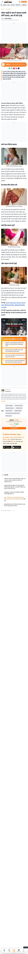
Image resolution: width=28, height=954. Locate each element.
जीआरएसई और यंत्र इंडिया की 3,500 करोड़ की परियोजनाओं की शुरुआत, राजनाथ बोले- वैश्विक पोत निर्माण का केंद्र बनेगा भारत (14, 487)
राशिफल (9, 439)
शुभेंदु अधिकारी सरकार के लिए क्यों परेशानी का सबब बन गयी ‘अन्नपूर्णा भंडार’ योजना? (14, 505)
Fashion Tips (19, 408)
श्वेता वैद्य (9, 391)
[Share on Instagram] (16, 68)
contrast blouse (18, 405)
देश (3, 437)
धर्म (23, 437)
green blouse (9, 410)
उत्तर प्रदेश (13, 5)
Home (2, 9)
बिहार (8, 5)
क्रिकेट (4, 439)
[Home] (8, 2)
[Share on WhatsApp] (9, 68)
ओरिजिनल (24, 5)
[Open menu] (2, 2)
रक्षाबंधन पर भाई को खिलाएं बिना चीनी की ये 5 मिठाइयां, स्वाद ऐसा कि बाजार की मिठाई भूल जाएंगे (14, 344)
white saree (8, 415)
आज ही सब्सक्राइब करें (14, 428)
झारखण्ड (4, 5)
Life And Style (8, 9)
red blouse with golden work (13, 413)
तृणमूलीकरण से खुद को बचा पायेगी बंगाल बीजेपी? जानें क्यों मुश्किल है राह (14, 493)
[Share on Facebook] (12, 68)
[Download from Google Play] (7, 447)
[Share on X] (18, 68)
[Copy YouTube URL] (14, 68)
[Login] (14, 951)
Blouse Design (9, 405)
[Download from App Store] (16, 447)
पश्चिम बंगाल (18, 5)
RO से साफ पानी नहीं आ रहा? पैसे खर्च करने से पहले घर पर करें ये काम (15, 356)
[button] (14, 51)
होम (1, 5)
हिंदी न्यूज (13, 441)
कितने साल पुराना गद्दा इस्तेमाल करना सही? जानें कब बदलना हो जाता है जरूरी (14, 350)
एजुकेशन (7, 437)
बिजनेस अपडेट (18, 437)
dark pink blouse (10, 408)
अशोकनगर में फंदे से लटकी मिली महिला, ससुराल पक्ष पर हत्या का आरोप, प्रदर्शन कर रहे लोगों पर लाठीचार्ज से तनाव (14, 480)
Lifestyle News (17, 410)
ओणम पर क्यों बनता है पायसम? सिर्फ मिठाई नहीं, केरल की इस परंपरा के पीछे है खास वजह (15, 361)
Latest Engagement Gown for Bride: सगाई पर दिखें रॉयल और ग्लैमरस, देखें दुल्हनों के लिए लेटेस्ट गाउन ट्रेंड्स (13, 305)
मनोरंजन (12, 437)
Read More (3, 401)
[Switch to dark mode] (20, 2)
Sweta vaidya (8, 18)
